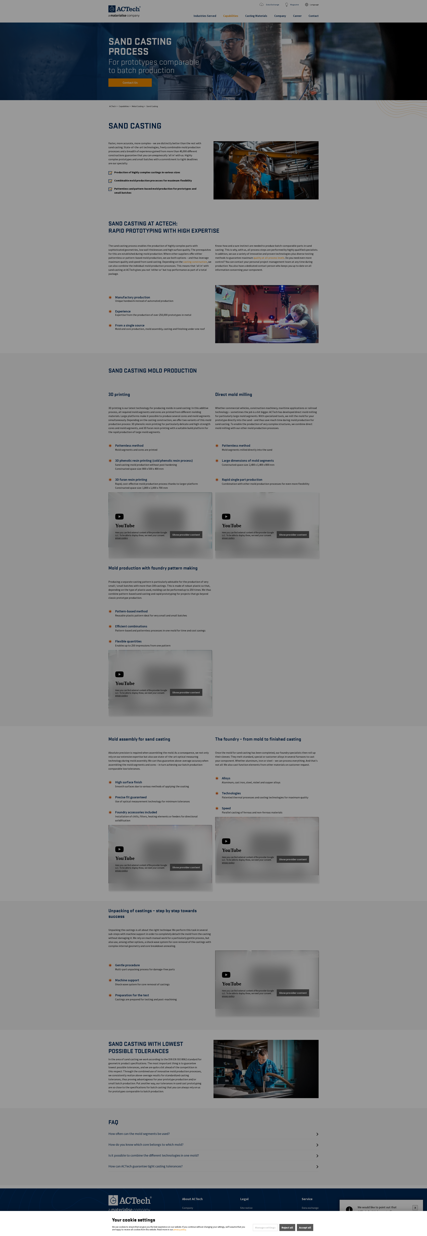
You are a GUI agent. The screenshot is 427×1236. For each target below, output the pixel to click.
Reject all (287, 1227)
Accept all (305, 1227)
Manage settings (265, 1227)
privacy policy (179, 1229)
